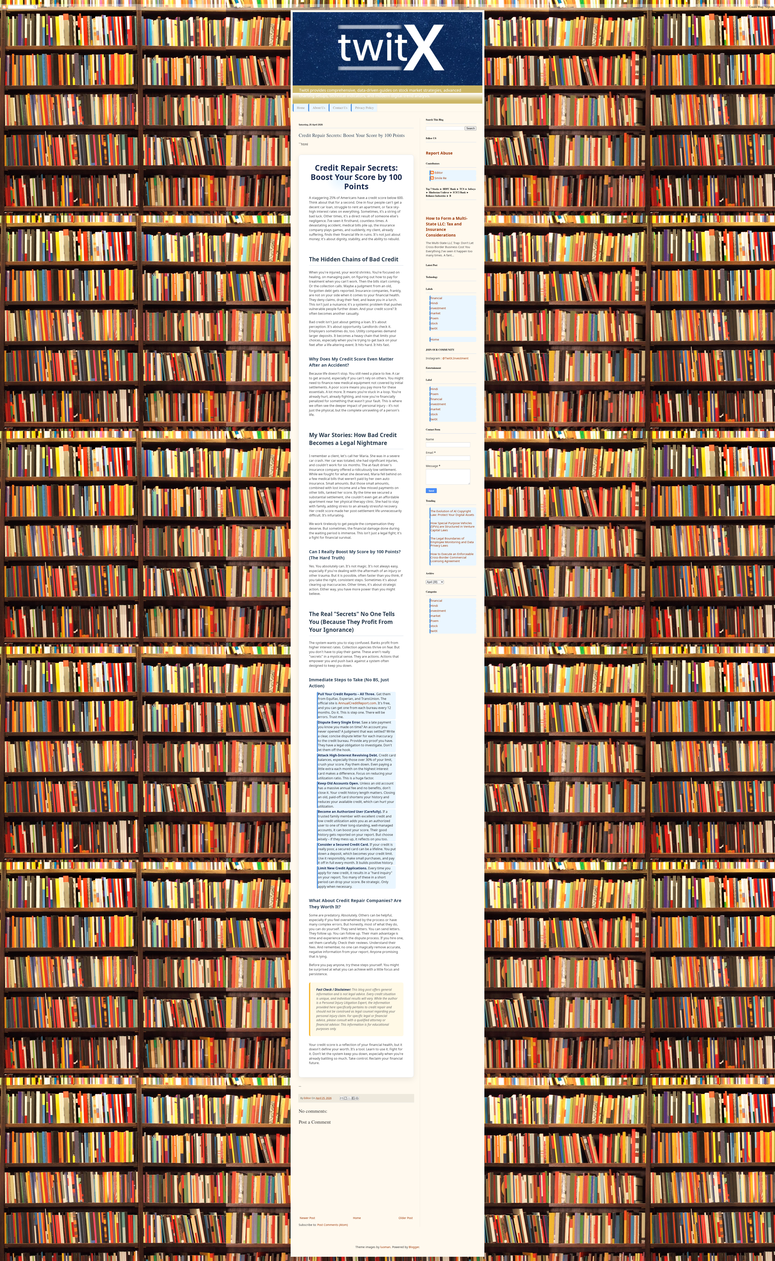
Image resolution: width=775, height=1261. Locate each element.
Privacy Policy (364, 107)
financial (436, 298)
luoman (385, 1247)
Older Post (406, 1218)
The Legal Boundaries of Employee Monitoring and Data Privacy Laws (452, 541)
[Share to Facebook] (353, 1098)
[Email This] (342, 1098)
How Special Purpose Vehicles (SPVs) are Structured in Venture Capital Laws (452, 526)
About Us (319, 107)
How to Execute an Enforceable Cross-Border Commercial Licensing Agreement (451, 557)
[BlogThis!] (346, 1098)
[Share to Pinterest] (357, 1098)
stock (434, 323)
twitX (434, 328)
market (435, 313)
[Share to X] (349, 1098)
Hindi (434, 303)
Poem (434, 318)
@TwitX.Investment (455, 358)
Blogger (414, 1247)
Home (301, 107)
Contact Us (340, 107)
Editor (439, 173)
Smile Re (440, 178)
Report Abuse (439, 153)
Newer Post (307, 1218)
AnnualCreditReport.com (357, 703)
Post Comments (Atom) (332, 1225)
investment (438, 308)
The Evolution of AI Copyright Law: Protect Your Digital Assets (452, 513)
